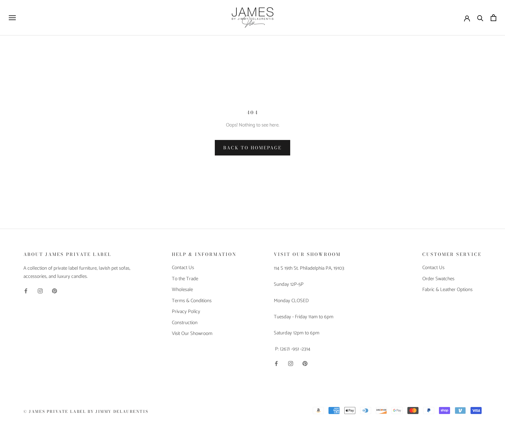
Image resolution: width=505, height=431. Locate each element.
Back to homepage (252, 147)
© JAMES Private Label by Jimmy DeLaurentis (85, 411)
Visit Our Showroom (192, 334)
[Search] (480, 18)
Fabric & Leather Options (447, 290)
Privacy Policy (186, 312)
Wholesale (182, 290)
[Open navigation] (12, 17)
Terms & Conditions (192, 301)
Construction (185, 323)
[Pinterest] (54, 290)
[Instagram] (40, 290)
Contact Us (183, 268)
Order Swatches (438, 279)
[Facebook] (25, 290)
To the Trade (185, 279)
